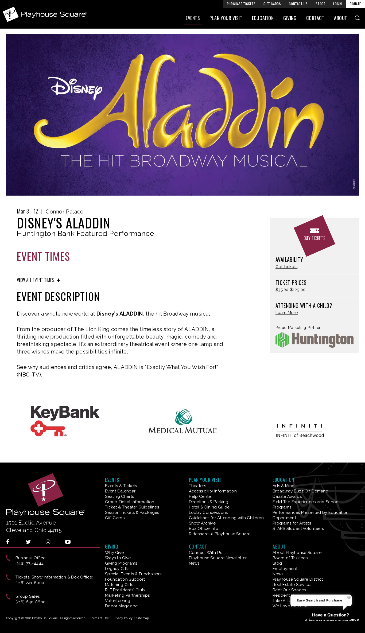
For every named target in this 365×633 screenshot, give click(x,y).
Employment (285, 568)
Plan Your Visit (225, 17)
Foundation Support (125, 579)
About (340, 17)
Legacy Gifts (117, 568)
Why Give (114, 552)
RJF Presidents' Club (125, 590)
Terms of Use (99, 618)
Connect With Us (205, 552)
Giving (289, 17)
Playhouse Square (45, 14)
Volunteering (117, 600)
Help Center (200, 496)
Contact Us (298, 3)
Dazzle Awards (287, 496)
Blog (277, 563)
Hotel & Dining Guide (209, 507)
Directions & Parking (208, 501)
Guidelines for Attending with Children (226, 517)
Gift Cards (272, 3)
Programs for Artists (292, 523)
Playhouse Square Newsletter (218, 558)
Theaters (197, 485)
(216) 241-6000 (29, 582)
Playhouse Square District (298, 579)
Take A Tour (284, 600)
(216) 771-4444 (29, 563)
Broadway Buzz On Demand (300, 491)
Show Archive (202, 523)
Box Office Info (204, 528)
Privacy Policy (122, 618)
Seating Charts (119, 496)
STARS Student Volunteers (298, 528)
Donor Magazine (121, 606)
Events (193, 17)
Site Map (142, 618)
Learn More (286, 313)
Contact (315, 17)
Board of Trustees (290, 558)
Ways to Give (118, 558)
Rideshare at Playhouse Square (220, 533)
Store (320, 3)
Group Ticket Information (129, 501)
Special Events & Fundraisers (133, 574)
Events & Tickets (121, 485)
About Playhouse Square (297, 552)
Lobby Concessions (208, 512)
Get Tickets (286, 267)
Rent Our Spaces (289, 590)
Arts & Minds (285, 485)
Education (263, 17)
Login (337, 3)
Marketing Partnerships (127, 595)
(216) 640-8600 (30, 602)
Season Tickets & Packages (132, 512)
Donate (355, 3)
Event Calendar (120, 491)
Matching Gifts (119, 584)
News (194, 563)
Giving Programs (121, 563)
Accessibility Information (213, 491)
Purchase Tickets (241, 3)
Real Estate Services (292, 584)
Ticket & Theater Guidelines (132, 507)
